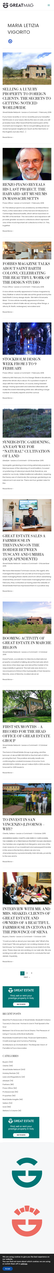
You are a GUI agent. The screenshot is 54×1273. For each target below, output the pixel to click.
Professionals (8, 1092)
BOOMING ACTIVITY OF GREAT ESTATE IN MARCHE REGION (27, 643)
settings (24, 1264)
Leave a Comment (29, 112)
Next (27, 977)
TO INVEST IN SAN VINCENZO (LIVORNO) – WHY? (24, 824)
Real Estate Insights (11, 1099)
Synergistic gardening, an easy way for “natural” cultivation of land (26, 449)
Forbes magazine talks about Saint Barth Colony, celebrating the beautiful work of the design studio (26, 273)
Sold (4, 1107)
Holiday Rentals (9, 1073)
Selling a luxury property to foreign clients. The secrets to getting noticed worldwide (27, 98)
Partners (6, 1084)
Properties (7, 1096)
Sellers (12, 833)
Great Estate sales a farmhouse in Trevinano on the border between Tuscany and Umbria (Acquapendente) (24, 548)
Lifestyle (6, 460)
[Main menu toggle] (48, 5)
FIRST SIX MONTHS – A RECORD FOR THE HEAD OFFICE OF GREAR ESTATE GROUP (26, 734)
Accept (7, 1269)
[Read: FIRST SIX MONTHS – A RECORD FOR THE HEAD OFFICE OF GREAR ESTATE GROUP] (27, 706)
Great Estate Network (11, 112)
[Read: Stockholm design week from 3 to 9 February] (27, 338)
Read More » (8, 137)
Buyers (5, 936)
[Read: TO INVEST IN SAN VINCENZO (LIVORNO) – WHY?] (27, 799)
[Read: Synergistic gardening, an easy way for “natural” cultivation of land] (27, 423)
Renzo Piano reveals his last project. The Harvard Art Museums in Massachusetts (25, 192)
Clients (5, 833)
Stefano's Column (10, 1110)
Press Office (8, 203)
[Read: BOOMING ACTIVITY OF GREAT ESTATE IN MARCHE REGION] (27, 618)
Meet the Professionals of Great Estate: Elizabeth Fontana (26, 1020)
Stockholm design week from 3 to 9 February (21, 364)
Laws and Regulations (12, 1077)
